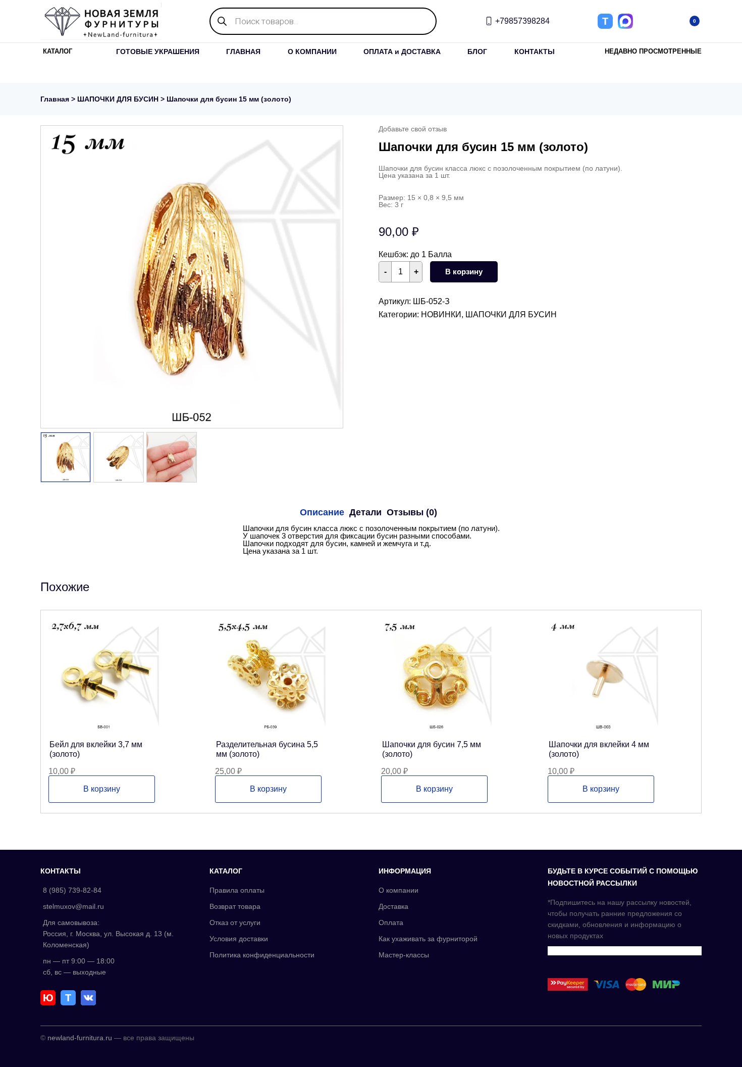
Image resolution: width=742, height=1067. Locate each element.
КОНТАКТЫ (534, 51)
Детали (365, 512)
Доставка (393, 906)
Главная (54, 99)
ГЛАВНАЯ (243, 51)
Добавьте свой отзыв (413, 129)
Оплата (391, 922)
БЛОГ (477, 51)
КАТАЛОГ (57, 51)
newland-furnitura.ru (79, 1038)
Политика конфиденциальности (261, 955)
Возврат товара (234, 906)
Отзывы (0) (412, 512)
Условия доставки (238, 939)
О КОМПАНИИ (312, 51)
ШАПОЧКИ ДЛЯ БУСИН (117, 99)
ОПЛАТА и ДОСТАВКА (402, 51)
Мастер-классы (404, 955)
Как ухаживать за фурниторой (428, 939)
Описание (322, 512)
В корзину (464, 271)
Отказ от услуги (234, 922)
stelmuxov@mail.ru (73, 906)
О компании (398, 890)
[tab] (322, 512)
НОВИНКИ (441, 314)
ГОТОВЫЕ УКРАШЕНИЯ (157, 51)
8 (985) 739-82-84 (72, 890)
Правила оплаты (236, 890)
